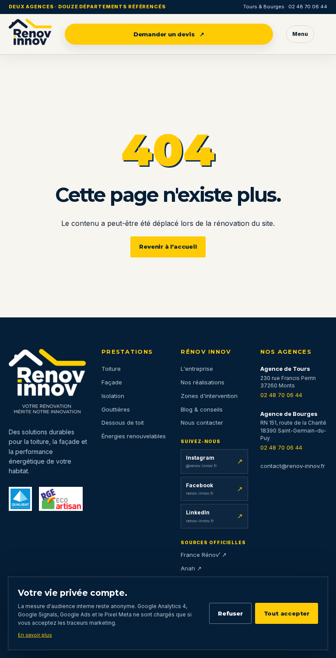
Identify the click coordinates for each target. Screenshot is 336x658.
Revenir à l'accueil (167, 246)
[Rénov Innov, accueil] (30, 34)
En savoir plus (35, 635)
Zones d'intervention (209, 395)
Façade (112, 382)
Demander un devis (169, 34)
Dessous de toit (123, 422)
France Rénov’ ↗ (204, 554)
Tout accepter (286, 613)
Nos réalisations (202, 382)
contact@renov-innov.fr (292, 465)
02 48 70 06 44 (281, 394)
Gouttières (116, 409)
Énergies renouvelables (134, 436)
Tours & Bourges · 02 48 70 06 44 (285, 7)
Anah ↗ (191, 568)
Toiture (111, 368)
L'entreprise (197, 368)
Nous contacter (202, 422)
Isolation (113, 395)
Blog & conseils (202, 409)
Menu (300, 34)
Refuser (230, 613)
